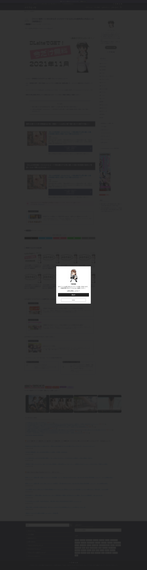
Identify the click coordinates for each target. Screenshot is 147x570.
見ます (73, 294)
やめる (73, 300)
